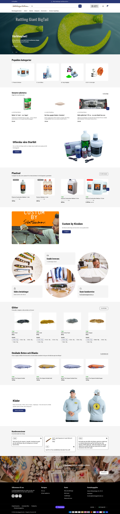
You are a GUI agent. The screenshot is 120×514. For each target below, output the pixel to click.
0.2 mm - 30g (40, 339)
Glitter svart (15, 333)
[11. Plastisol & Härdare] (23, 72)
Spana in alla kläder (19, 410)
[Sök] (80, 6)
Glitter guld (39, 333)
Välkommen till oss (18, 487)
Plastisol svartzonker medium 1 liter (21, 197)
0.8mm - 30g (29, 339)
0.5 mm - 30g (47, 339)
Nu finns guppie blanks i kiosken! (54, 115)
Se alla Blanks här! (104, 353)
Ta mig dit (66, 231)
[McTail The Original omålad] (23, 366)
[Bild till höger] (107, 108)
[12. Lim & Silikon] (47, 72)
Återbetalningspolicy (19, 508)
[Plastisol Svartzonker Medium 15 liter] (97, 187)
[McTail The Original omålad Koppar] (97, 366)
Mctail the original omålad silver (69, 378)
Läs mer (13, 121)
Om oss (43, 491)
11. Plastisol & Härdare (16, 82)
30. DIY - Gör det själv (90, 82)
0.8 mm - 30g (55, 339)
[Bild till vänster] (12, 108)
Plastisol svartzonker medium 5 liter (70, 198)
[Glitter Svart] (23, 321)
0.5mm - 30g (22, 339)
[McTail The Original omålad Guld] (47, 366)
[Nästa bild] (19, 52)
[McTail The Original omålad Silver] (72, 366)
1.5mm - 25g (15, 342)
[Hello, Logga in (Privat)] (103, 6)
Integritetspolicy (16, 506)
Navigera (44, 487)
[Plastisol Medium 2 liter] (47, 187)
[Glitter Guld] (47, 321)
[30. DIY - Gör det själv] (97, 72)
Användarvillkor (25, 506)
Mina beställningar (68, 491)
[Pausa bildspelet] (22, 52)
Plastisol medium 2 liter (42, 197)
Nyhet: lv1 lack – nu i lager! (20, 115)
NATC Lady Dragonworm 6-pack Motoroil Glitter (62, 438)
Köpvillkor (15, 1)
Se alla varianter (103, 174)
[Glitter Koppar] (97, 321)
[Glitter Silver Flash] (72, 321)
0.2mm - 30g (15, 339)
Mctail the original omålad (18, 378)
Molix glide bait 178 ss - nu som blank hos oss (91, 115)
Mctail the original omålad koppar (94, 378)
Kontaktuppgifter (92, 487)
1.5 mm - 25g (40, 342)
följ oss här (17, 34)
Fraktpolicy (34, 506)
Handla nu (17, 151)
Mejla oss (96, 6)
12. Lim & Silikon (39, 82)
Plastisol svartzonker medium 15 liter (95, 198)
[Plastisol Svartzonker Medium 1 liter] (23, 187)
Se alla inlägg (105, 93)
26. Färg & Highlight (65, 82)
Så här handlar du (45, 493)
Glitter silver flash (65, 333)
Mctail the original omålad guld (44, 378)
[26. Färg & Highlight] (72, 72)
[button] (107, 6)
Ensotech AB (33, 512)
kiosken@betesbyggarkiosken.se (87, 294)
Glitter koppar (89, 333)
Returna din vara (68, 498)
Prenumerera (104, 472)
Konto (66, 487)
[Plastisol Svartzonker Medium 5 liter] (72, 187)
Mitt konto (66, 493)
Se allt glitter (104, 308)
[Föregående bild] (13, 52)
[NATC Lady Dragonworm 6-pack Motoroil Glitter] (48, 440)
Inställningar (67, 495)
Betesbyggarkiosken (20, 512)
